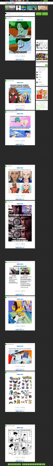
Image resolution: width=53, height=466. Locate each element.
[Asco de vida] (9, 0)
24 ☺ (17, 195)
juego (42, 103)
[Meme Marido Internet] (44, 57)
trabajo (38, 109)
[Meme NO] (42, 48)
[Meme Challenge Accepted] (42, 45)
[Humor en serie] (19, 0)
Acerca (37, 112)
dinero (45, 105)
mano (45, 103)
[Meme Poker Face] (46, 43)
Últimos (27, 3)
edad (44, 107)
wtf (41, 103)
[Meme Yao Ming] (39, 45)
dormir (21, 368)
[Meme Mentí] (37, 48)
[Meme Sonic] (44, 48)
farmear (37, 105)
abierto (23, 368)
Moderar (45, 3)
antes (37, 103)
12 (31, 464)
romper (41, 107)
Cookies (44, 112)
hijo (45, 107)
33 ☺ (17, 105)
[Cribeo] (17, 0)
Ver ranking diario (42, 84)
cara (37, 106)
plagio (24, 409)
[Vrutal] (16, 0)
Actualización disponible (10, 80)
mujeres (41, 106)
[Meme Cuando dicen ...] (46, 57)
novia (41, 105)
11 (28, 464)
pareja (37, 104)
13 (33, 464)
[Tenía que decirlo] (24, 0)
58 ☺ (17, 140)
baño (39, 106)
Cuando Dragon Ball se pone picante (12, 111)
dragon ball (18, 368)
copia (23, 409)
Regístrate (41, 0)
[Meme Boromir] (42, 57)
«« (9, 464)
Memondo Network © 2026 (45, 113)
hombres (47, 107)
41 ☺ (17, 366)
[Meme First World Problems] (42, 54)
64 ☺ (17, 407)
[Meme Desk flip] (39, 48)
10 (26, 464)
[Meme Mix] (39, 54)
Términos (40, 112)
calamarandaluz (29, 297)
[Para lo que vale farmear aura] (42, 99)
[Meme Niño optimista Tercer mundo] (46, 59)
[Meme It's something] (44, 43)
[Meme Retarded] (46, 45)
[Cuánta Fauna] (20, 0)
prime (44, 104)
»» (44, 464)
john (30, 344)
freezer (19, 459)
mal (38, 107)
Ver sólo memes (45, 14)
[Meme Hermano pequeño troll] (39, 59)
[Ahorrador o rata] (26, 0)
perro (36, 106)
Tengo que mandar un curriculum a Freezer (13, 262)
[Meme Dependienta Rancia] (44, 54)
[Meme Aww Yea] (46, 48)
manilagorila (29, 262)
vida (44, 103)
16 (40, 464)
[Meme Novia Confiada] (37, 54)
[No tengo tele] (22, 0)
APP (47, 112)
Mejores (31, 3)
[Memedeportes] (12, 0)
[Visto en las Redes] (13, 0)
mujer (42, 107)
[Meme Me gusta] (39, 43)
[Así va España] (14, 0)
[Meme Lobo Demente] (37, 57)
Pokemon (19, 409)
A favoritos (24, 56)
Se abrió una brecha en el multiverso (12, 297)
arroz (38, 104)
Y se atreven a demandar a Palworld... (12, 372)
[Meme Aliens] (39, 57)
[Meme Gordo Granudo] (42, 59)
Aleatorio (35, 3)
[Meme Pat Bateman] (37, 45)
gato (43, 106)
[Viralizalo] (27, 0)
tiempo (44, 105)
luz (42, 105)
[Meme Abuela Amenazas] (37, 59)
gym (46, 106)
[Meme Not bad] (37, 43)
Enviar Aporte (40, 3)
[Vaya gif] (23, 0)
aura (42, 104)
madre (23, 459)
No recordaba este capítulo (11, 425)
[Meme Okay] (42, 43)
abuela (38, 103)
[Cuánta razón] (10, 0)
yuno (30, 372)
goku (21, 459)
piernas (40, 104)
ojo (19, 368)
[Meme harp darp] (44, 45)
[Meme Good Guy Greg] (44, 59)
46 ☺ (17, 457)
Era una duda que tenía (10, 344)
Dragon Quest (16, 409)
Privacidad (42, 112)
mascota (45, 106)
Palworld (21, 409)
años (40, 103)
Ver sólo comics (38, 14)
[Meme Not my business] (46, 54)
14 (35, 464)
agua (39, 107)
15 (38, 464)
